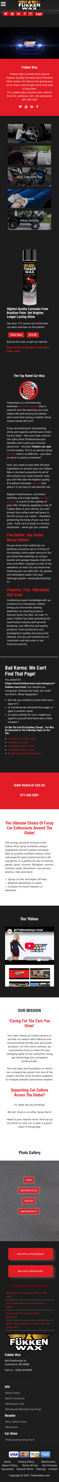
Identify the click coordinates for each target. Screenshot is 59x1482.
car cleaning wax (28, 406)
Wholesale (11, 1427)
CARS (29, 1180)
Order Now (16, 334)
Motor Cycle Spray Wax (29, 177)
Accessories (29, 155)
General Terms (24, 1469)
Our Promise (49, 1465)
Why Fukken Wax (15, 1421)
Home (7, 1461)
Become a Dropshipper (30, 1253)
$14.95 (32, 334)
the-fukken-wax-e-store (21, 749)
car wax (11, 453)
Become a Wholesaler (30, 1271)
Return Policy (10, 1465)
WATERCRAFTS (29, 1211)
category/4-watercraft (20, 746)
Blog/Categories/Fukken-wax (24, 753)
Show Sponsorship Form (20, 1439)
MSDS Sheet (12, 1393)
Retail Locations (15, 1398)
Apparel (29, 198)
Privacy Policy (26, 1461)
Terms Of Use (30, 1465)
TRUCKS (28, 1201)
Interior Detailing (29, 220)
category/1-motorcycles (21, 738)
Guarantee (7, 1469)
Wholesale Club (14, 1403)
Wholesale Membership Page (23, 1409)
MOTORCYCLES (28, 1190)
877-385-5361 (30, 99)
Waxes (29, 133)
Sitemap (41, 1469)
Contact (53, 1469)
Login (39, 13)
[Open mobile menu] (3, 3)
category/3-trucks (18, 742)
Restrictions (48, 1461)
